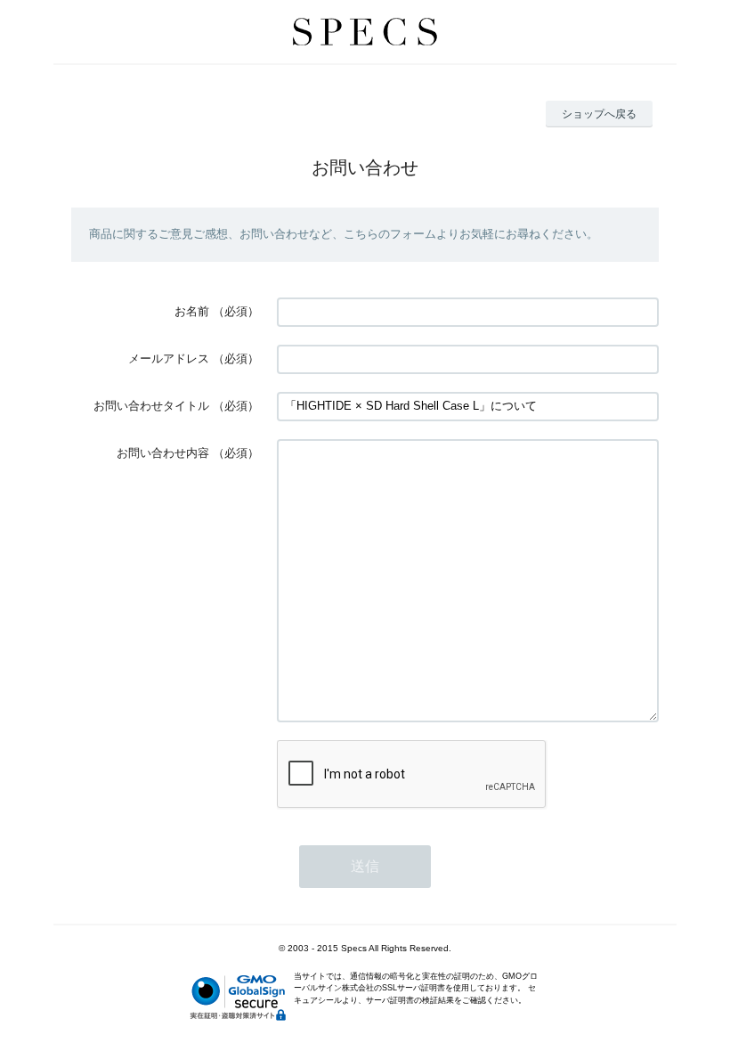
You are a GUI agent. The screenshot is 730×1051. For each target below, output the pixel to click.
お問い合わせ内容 (163, 453)
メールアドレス (168, 358)
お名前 (191, 311)
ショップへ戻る (599, 114)
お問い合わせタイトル (151, 405)
